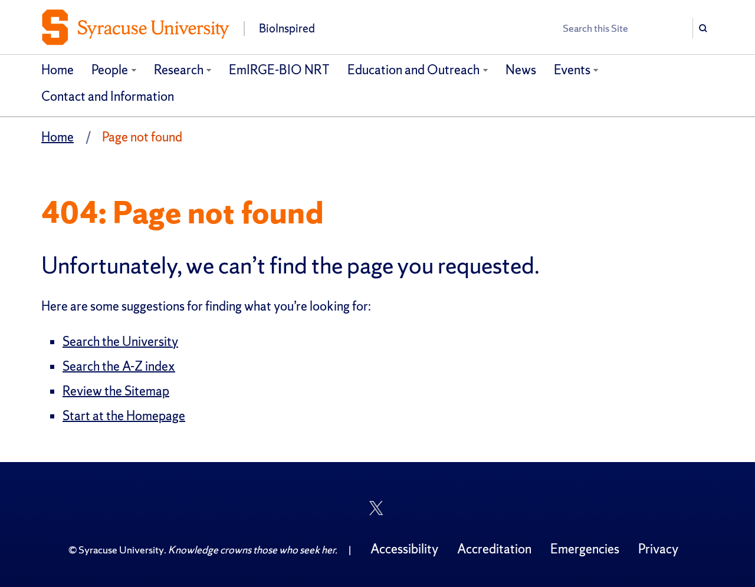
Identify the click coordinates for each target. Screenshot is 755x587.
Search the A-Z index (119, 366)
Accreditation (494, 549)
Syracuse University (121, 549)
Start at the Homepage (124, 415)
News (520, 69)
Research (178, 69)
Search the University (120, 341)
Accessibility (404, 549)
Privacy (658, 549)
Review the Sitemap (116, 391)
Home (57, 69)
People (109, 69)
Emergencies (584, 549)
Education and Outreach (413, 69)
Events (572, 69)
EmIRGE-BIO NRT (279, 69)
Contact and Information (107, 96)
